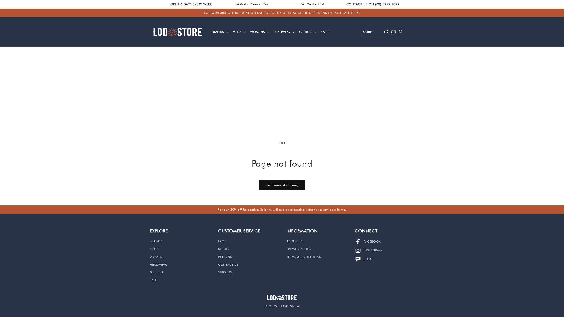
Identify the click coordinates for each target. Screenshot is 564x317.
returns (225, 257)
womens (157, 257)
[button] (219, 32)
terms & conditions (303, 257)
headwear (158, 264)
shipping (225, 272)
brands (156, 241)
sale (153, 280)
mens (154, 249)
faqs (222, 241)
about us (294, 241)
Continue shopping (282, 185)
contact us (228, 264)
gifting (156, 272)
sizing (223, 249)
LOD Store (290, 306)
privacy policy (298, 249)
